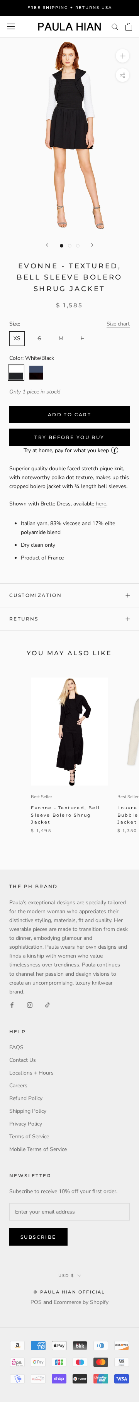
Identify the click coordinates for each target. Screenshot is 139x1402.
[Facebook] (12, 1004)
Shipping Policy (27, 1111)
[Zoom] (122, 56)
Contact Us (22, 1060)
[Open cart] (128, 27)
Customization (35, 595)
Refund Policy (25, 1098)
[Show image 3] (78, 246)
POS (36, 1302)
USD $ (66, 1275)
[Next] (92, 245)
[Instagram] (29, 1004)
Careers (18, 1085)
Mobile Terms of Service (38, 1149)
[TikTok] (47, 1004)
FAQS (16, 1047)
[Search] (115, 26)
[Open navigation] (11, 26)
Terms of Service (29, 1136)
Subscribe (38, 1237)
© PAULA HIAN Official (69, 1292)
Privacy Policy (25, 1123)
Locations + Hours (31, 1073)
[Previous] (47, 245)
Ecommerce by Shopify (81, 1302)
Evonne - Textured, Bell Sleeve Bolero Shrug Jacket (65, 814)
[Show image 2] (69, 246)
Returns (24, 619)
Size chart (118, 323)
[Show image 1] (61, 246)
